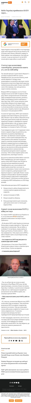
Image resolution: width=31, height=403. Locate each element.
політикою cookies (15, 397)
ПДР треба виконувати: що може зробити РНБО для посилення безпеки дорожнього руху (15, 372)
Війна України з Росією (16, 330)
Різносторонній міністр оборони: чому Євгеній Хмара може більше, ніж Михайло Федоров (15, 355)
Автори (20, 386)
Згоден (11, 400)
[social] (9, 340)
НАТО (18, 49)
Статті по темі (5, 348)
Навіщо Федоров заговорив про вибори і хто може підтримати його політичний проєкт (14, 363)
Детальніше (18, 400)
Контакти (11, 386)
